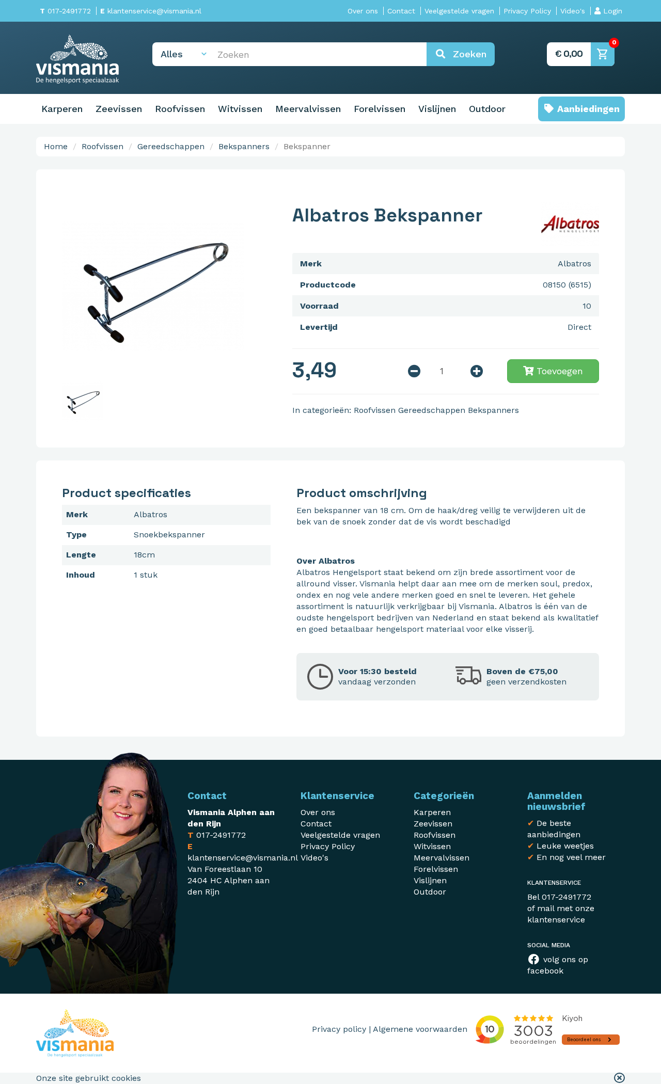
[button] (619, 1078)
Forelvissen (379, 108)
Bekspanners (244, 146)
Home (56, 146)
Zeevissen (119, 108)
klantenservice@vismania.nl (150, 11)
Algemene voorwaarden (420, 1029)
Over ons (363, 11)
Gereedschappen (170, 146)
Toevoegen (558, 370)
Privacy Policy (527, 11)
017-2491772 (65, 11)
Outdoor (487, 108)
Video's (572, 11)
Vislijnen (437, 108)
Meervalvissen (308, 108)
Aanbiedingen (587, 108)
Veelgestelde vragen (459, 11)
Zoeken (466, 54)
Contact (401, 11)
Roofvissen (180, 108)
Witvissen (240, 108)
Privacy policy (339, 1029)
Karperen (62, 108)
